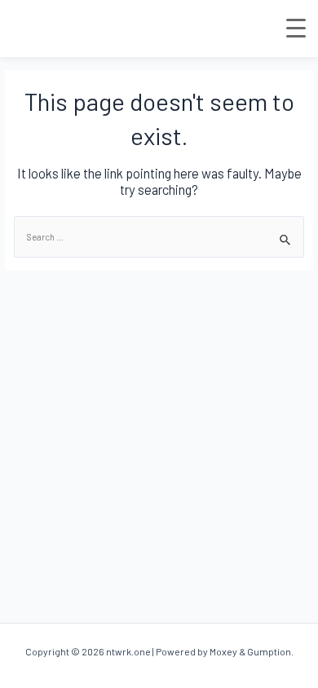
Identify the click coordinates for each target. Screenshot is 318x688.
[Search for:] (159, 237)
